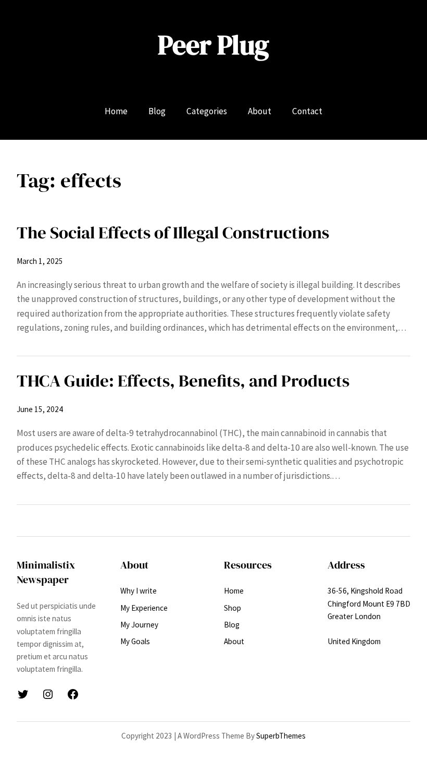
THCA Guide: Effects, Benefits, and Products (183, 380)
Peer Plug (213, 45)
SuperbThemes (281, 736)
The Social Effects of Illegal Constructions (173, 232)
